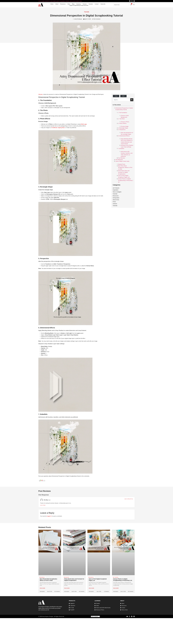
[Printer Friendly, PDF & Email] (42, 480)
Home (51, 4)
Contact (96, 4)
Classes (115, 203)
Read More (42, 588)
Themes (85, 4)
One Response (119, 159)
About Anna (116, 199)
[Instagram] (132, 1)
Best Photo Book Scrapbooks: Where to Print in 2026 (125, 167)
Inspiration (115, 190)
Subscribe (102, 4)
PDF (123, 96)
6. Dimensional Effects (124, 135)
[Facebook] (129, 1)
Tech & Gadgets (117, 192)
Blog (73, 4)
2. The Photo (121, 118)
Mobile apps (84, 124)
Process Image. (125, 126)
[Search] (131, 99)
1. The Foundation (122, 112)
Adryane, (40, 94)
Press (114, 201)
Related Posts (121, 164)
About (56, 4)
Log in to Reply (42, 505)
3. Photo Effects (122, 123)
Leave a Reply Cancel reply (122, 161)
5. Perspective (121, 129)
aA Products (116, 188)
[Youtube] (134, 1)
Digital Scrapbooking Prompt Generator (78, 5)
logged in (49, 516)
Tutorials (91, 4)
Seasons (78, 4)
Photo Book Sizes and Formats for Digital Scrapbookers (123, 172)
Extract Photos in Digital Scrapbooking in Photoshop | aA (125, 180)
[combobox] (121, 99)
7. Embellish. (121, 148)
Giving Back (116, 197)
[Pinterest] (131, 616)
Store (69, 4)
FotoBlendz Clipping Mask (58, 127)
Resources (62, 4)
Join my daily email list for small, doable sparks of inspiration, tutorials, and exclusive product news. (60, 1)
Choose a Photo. (125, 121)
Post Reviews (121, 158)
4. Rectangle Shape (123, 128)
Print (116, 96)
